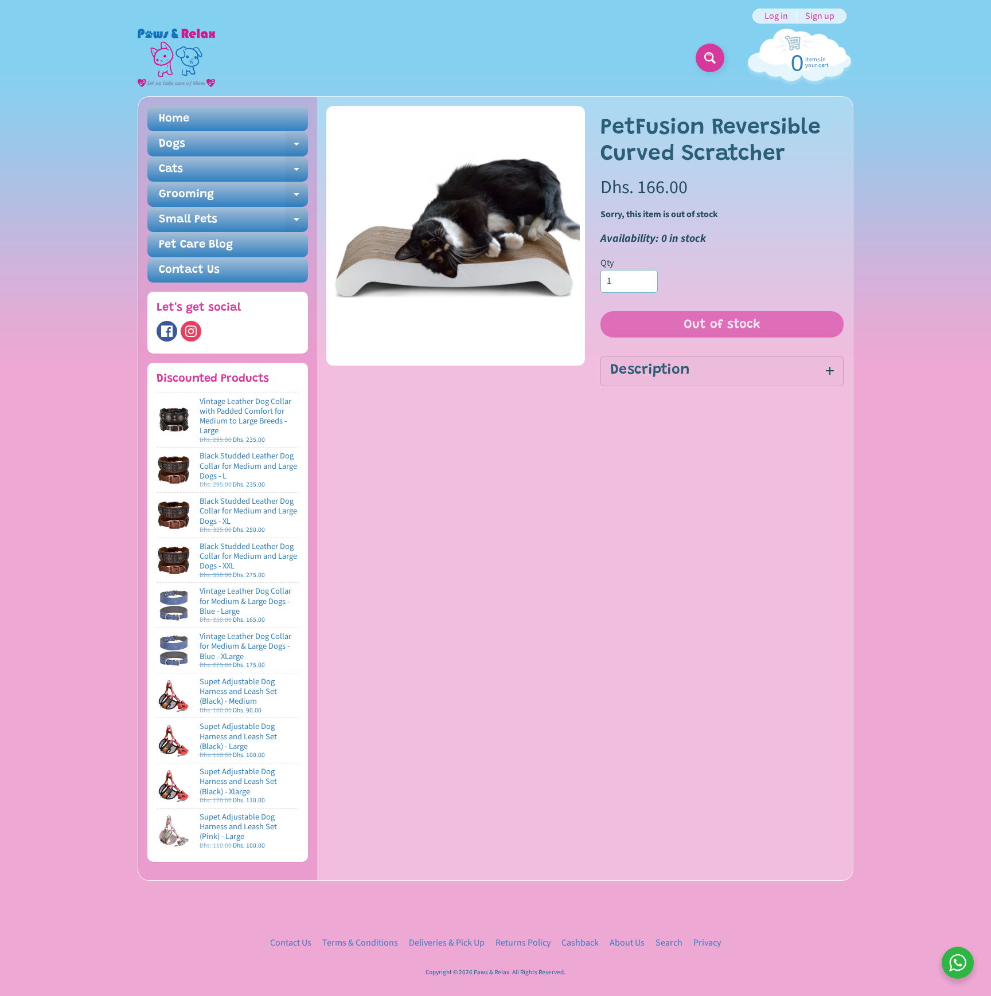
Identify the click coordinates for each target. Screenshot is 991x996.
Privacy (707, 942)
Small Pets (233, 223)
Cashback (580, 942)
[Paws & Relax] (176, 58)
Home (174, 118)
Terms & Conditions (360, 942)
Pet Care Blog (196, 244)
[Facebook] (167, 331)
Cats (233, 172)
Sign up (819, 16)
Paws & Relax (491, 972)
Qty (607, 263)
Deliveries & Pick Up (447, 942)
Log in (776, 16)
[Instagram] (191, 331)
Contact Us (189, 270)
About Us (627, 942)
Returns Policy (523, 942)
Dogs (233, 147)
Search (669, 942)
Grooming (233, 198)
